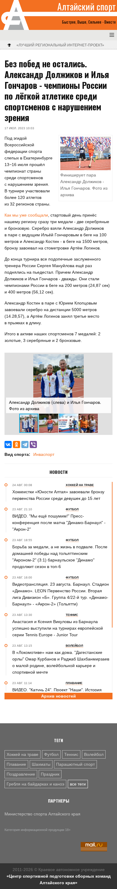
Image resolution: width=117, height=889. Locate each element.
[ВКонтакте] (8, 444)
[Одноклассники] (16, 444)
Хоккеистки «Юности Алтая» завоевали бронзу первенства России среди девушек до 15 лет (58, 495)
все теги (78, 784)
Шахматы (41, 764)
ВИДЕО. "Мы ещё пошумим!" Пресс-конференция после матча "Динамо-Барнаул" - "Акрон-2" (59, 523)
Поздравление (21, 774)
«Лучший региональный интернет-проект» (60, 45)
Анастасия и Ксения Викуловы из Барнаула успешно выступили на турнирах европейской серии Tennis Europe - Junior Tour (57, 628)
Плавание (16, 764)
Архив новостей (58, 696)
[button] (105, 359)
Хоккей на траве (22, 754)
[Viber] (33, 444)
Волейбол (94, 754)
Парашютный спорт (75, 764)
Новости (59, 472)
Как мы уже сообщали (26, 215)
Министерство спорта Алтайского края (42, 814)
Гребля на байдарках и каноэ (35, 784)
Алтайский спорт (86, 6)
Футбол (51, 754)
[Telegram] (24, 444)
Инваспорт (43, 454)
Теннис (71, 754)
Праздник (50, 774)
